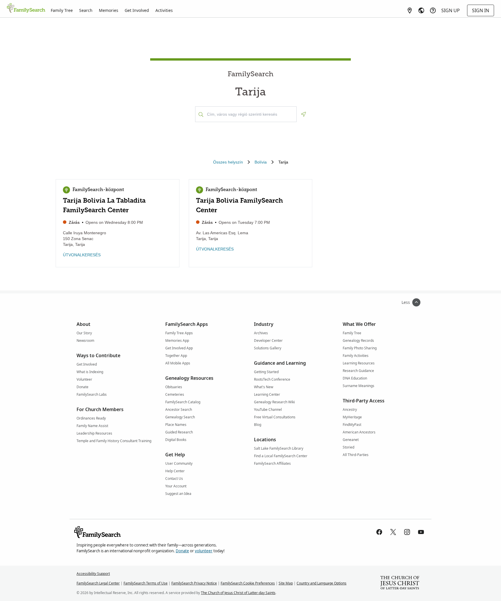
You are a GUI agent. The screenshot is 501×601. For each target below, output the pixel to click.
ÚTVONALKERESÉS (82, 255)
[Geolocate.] (303, 114)
